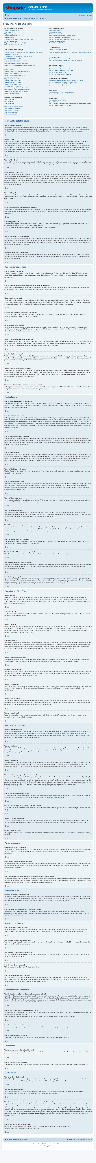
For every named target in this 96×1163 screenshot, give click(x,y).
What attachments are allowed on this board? (61, 92)
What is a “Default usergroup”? (57, 41)
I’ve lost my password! (10, 41)
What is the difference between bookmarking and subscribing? (66, 80)
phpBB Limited (57, 1079)
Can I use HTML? (9, 101)
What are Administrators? (56, 30)
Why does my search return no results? (60, 69)
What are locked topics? (11, 112)
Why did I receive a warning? (12, 86)
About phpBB (53, 1081)
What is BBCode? (9, 99)
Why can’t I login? (9, 37)
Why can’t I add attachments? (12, 84)
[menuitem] (6, 15)
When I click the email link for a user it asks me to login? (20, 65)
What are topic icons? (10, 114)
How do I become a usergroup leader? (60, 37)
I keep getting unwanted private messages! (61, 51)
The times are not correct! (11, 54)
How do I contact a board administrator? (60, 105)
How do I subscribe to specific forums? (60, 84)
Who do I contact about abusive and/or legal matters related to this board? (70, 103)
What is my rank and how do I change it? (16, 63)
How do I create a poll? (10, 77)
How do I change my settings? (13, 51)
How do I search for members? (57, 72)
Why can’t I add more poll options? (14, 78)
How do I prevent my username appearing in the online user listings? (23, 52)
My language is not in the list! (12, 58)
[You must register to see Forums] (16, 7)
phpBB (30, 331)
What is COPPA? (9, 32)
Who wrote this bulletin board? (57, 100)
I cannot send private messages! (58, 49)
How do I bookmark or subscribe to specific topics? (63, 82)
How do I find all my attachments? (58, 94)
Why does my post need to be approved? (16, 91)
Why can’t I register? (10, 34)
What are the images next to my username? (16, 60)
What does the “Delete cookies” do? (14, 44)
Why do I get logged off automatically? (15, 43)
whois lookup (50, 1106)
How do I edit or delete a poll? (12, 80)
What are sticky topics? (11, 110)
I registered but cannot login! (12, 35)
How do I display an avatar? (12, 61)
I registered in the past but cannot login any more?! (18, 39)
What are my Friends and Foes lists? (59, 59)
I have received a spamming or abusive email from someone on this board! (70, 52)
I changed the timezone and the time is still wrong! (18, 56)
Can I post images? (9, 105)
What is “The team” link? (56, 43)
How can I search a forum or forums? (59, 67)
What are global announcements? (13, 106)
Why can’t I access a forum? (12, 82)
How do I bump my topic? (11, 93)
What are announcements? (12, 108)
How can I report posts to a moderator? (15, 88)
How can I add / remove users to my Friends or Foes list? (65, 60)
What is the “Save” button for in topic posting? (17, 89)
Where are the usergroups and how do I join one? (63, 35)
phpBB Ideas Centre (10, 1093)
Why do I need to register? (11, 30)
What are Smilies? (9, 103)
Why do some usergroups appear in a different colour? (64, 39)
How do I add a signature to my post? (15, 75)
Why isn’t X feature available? (57, 102)
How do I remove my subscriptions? (59, 86)
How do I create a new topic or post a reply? (17, 71)
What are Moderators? (55, 32)
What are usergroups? (55, 34)
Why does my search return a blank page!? (61, 70)
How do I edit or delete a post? (13, 73)
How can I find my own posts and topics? (60, 74)
